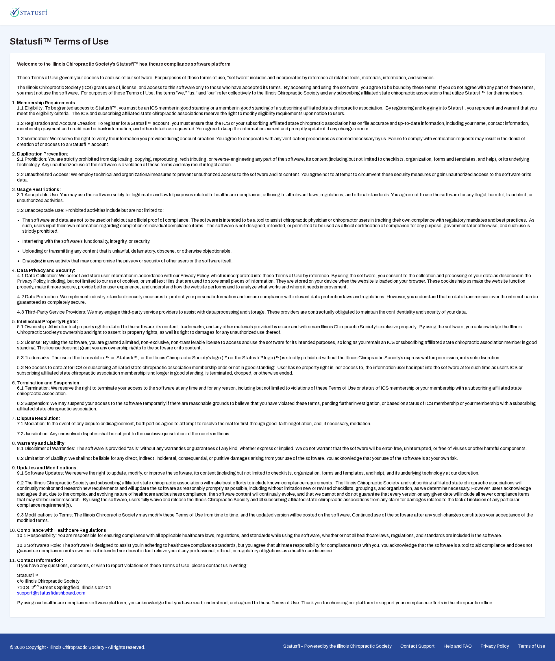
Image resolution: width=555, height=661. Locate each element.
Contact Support (417, 646)
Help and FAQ (457, 646)
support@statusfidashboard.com (51, 592)
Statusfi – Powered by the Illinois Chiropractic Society (337, 646)
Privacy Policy (494, 646)
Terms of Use (531, 646)
